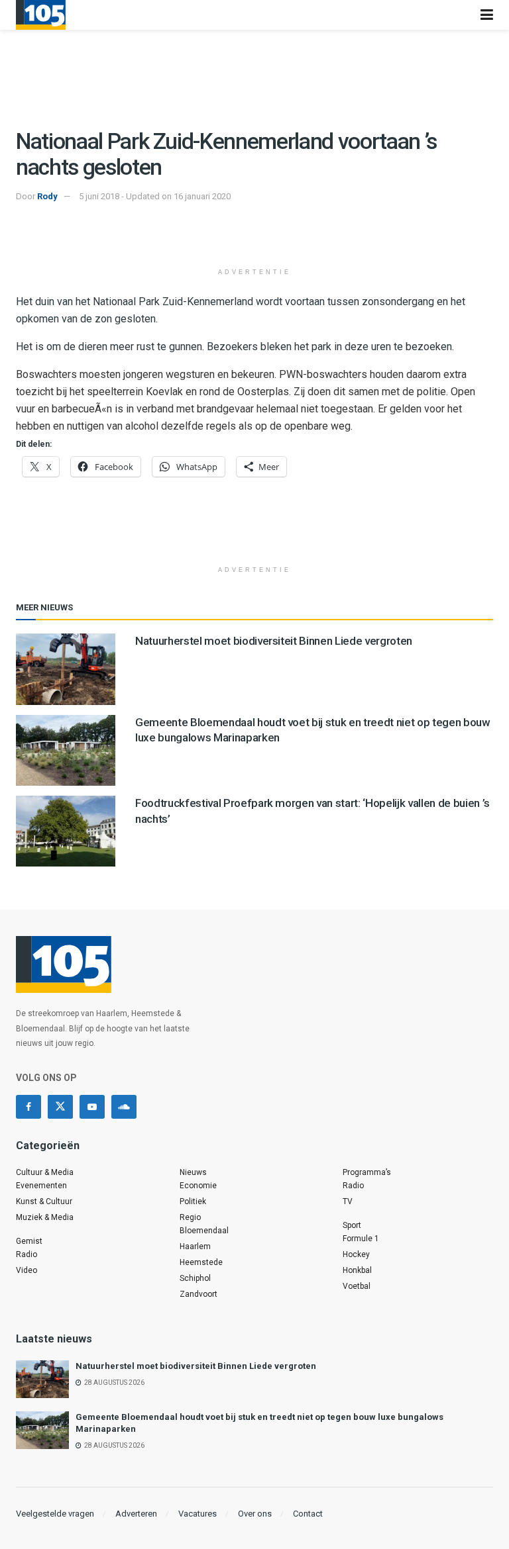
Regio (190, 1217)
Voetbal (356, 1286)
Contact (308, 1514)
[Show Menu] (487, 15)
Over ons (255, 1514)
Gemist (29, 1241)
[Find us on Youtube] (92, 1107)
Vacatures (197, 1514)
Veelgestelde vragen (55, 1514)
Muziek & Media (45, 1217)
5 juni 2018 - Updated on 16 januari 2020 (155, 196)
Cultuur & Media (45, 1172)
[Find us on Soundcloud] (124, 1107)
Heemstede (201, 1262)
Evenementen (41, 1185)
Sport (352, 1225)
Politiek (193, 1201)
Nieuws (193, 1172)
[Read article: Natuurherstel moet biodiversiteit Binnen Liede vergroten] (65, 669)
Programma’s (367, 1172)
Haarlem (195, 1246)
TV (348, 1201)
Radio (26, 1254)
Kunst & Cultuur (44, 1201)
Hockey (356, 1254)
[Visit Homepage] (41, 15)
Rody (47, 196)
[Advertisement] (254, 237)
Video (26, 1270)
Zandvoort (198, 1294)
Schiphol (195, 1278)
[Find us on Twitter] (60, 1107)
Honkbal (357, 1270)
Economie (198, 1185)
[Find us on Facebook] (28, 1107)
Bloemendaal (204, 1230)
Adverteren (136, 1514)
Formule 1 (361, 1238)
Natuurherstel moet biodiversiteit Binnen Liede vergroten (273, 640)
